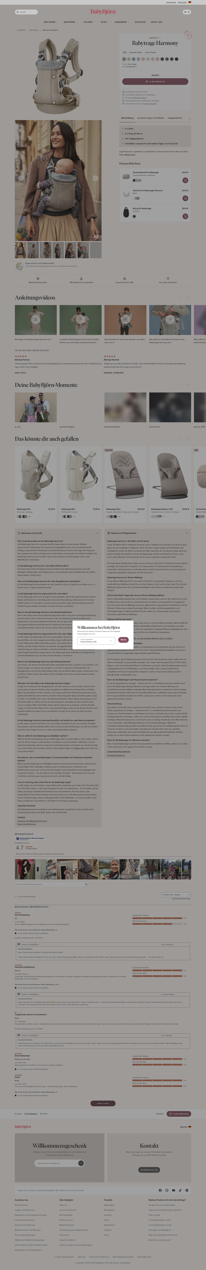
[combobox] (96, 641)
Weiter (123, 640)
